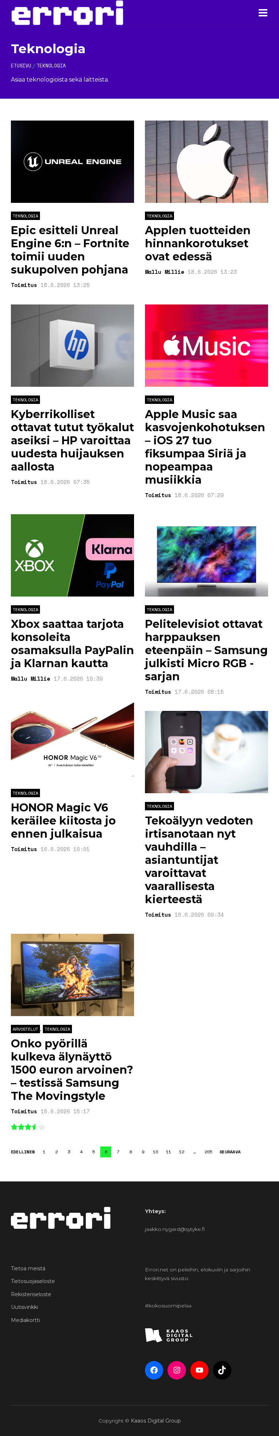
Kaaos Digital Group (156, 1420)
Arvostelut (25, 1029)
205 (208, 1152)
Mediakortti (25, 1320)
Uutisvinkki (24, 1307)
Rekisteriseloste (31, 1294)
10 (155, 1152)
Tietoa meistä (28, 1268)
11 (168, 1152)
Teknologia (25, 216)
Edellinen (23, 1152)
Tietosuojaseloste (33, 1281)
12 (181, 1152)
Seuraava (229, 1152)
